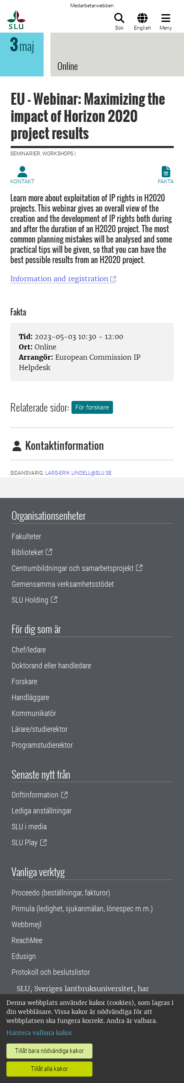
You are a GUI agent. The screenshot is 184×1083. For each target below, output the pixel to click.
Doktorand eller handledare (51, 665)
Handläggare (30, 697)
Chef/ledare (29, 649)
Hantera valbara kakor (39, 1033)
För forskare (92, 407)
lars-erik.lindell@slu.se (78, 473)
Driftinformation (35, 794)
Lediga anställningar (41, 810)
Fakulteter (26, 536)
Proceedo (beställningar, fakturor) (61, 892)
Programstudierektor (42, 744)
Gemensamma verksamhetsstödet (63, 584)
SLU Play (25, 842)
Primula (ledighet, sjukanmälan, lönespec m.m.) (82, 908)
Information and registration (59, 278)
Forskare (24, 681)
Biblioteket (27, 552)
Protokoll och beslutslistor (51, 972)
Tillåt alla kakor (49, 1069)
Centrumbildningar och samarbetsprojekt (73, 568)
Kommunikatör (34, 713)
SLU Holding (30, 599)
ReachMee (27, 940)
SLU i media (29, 826)
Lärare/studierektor (40, 729)
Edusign (24, 956)
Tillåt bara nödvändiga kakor (49, 1051)
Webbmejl (27, 924)
